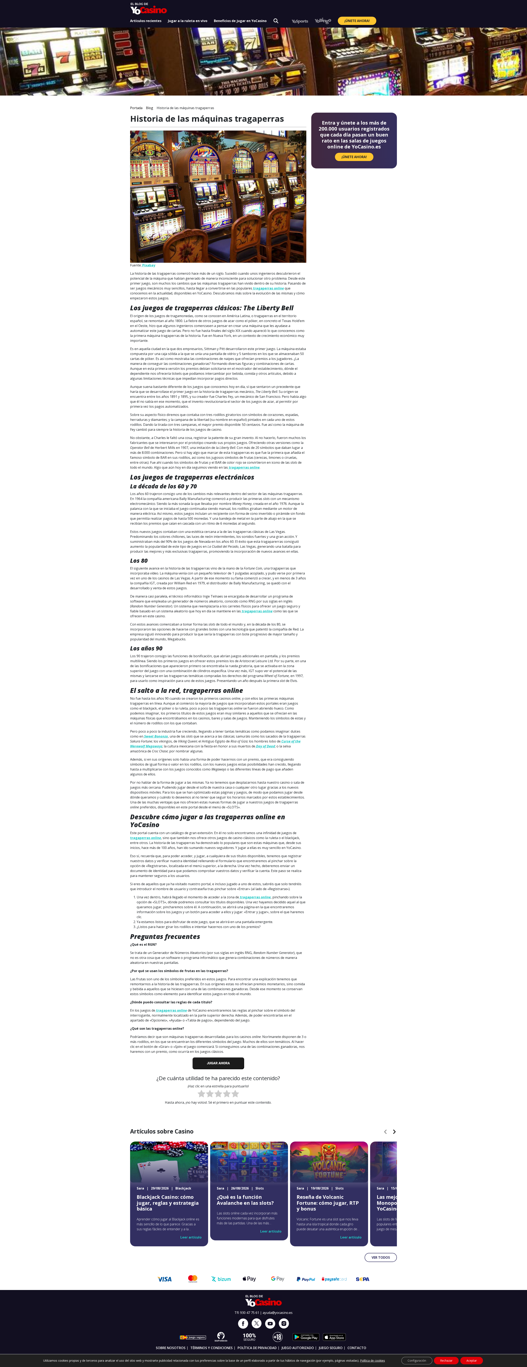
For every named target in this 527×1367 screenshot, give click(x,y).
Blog (149, 108)
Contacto (356, 1348)
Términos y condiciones (211, 1348)
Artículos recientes (145, 21)
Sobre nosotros (170, 1348)
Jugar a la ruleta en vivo (187, 21)
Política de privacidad (257, 1348)
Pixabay (148, 265)
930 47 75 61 (249, 1312)
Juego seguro (331, 1348)
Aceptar (471, 1360)
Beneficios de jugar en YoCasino (240, 21)
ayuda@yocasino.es (278, 1312)
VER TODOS (381, 1257)
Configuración (417, 1360)
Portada (136, 108)
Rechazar (446, 1360)
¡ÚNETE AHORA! (357, 21)
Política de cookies (372, 1360)
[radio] (201, 1094)
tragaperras (268, 288)
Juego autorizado (298, 1348)
